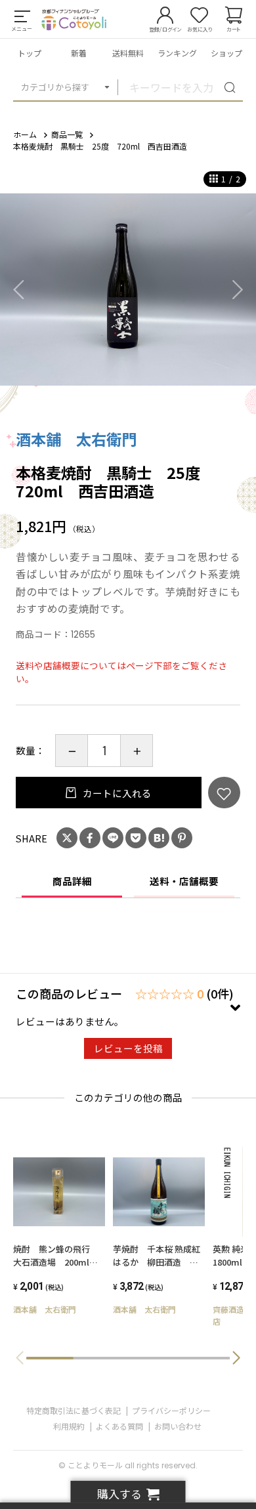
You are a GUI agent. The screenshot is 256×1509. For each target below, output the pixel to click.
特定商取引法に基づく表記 (73, 1410)
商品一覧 (67, 134)
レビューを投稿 (128, 1048)
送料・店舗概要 (184, 881)
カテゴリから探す (55, 87)
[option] (128, 289)
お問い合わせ (178, 1426)
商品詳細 (72, 881)
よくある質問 (119, 1426)
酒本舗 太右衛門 (76, 439)
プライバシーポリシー (171, 1410)
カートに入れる (116, 793)
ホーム (25, 134)
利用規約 (69, 1426)
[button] (236, 1358)
